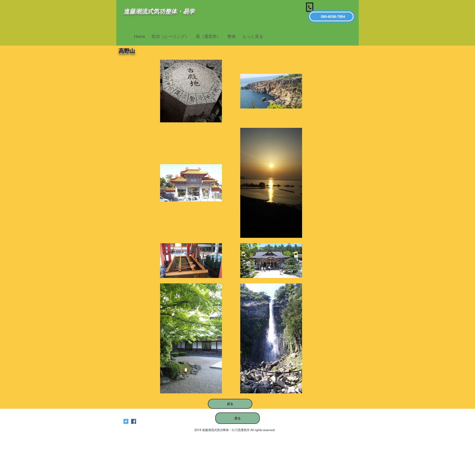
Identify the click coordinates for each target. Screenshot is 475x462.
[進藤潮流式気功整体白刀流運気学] (133, 421)
